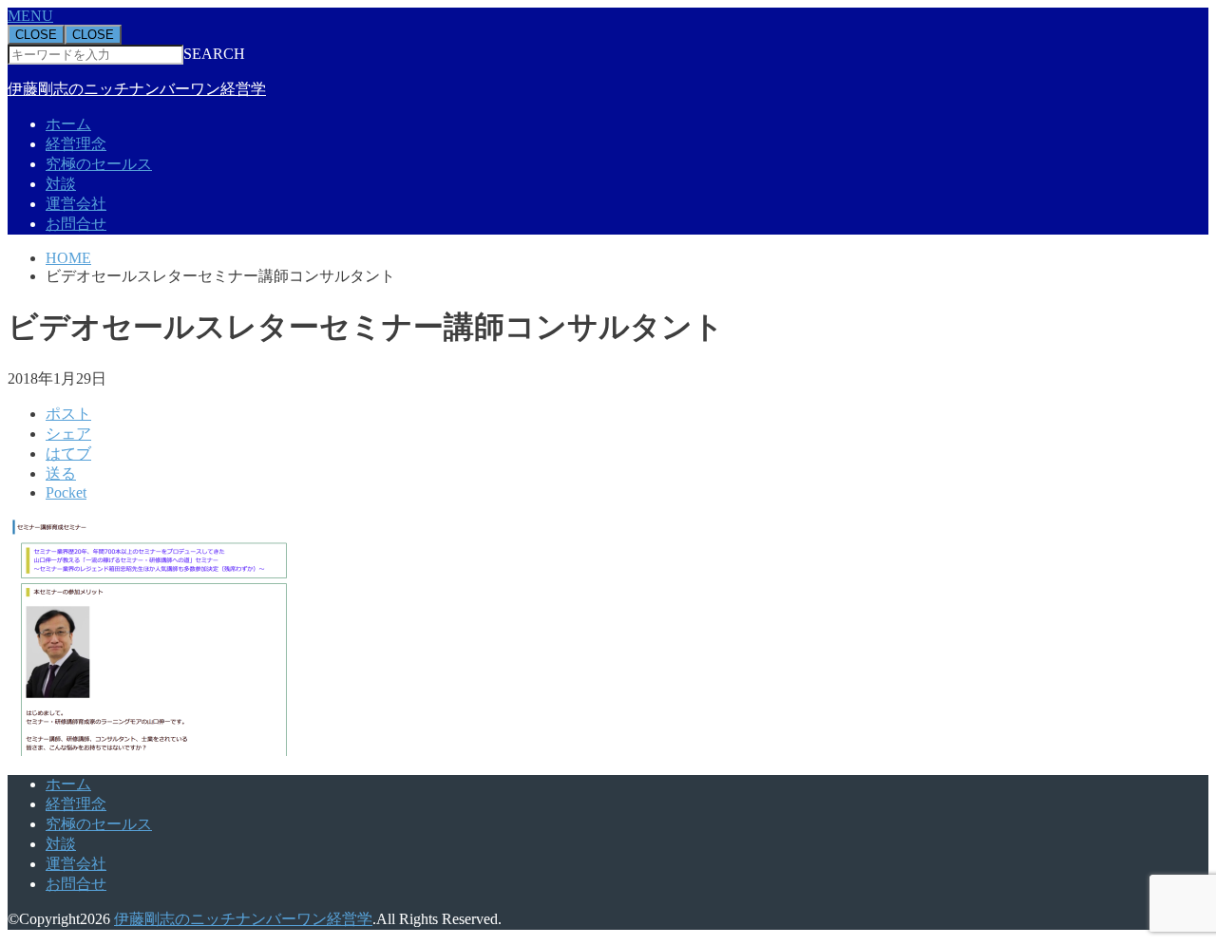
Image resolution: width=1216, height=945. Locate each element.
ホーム (68, 124)
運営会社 (76, 204)
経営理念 (76, 144)
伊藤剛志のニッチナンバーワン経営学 (137, 89)
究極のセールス (99, 164)
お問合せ (76, 224)
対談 (61, 184)
